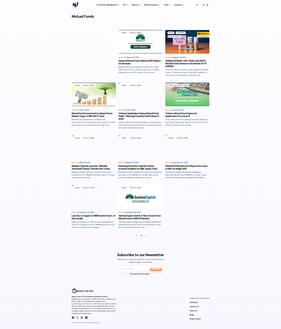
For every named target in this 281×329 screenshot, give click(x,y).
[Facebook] (73, 317)
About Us (193, 310)
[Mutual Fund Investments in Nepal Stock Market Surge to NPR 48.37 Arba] (94, 94)
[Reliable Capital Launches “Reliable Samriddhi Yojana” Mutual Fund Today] (94, 147)
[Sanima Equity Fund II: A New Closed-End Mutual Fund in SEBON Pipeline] (140, 196)
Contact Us (194, 306)
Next (146, 235)
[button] (197, 5)
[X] (77, 317)
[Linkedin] (86, 317)
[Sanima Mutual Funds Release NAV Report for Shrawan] (140, 41)
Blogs (124, 33)
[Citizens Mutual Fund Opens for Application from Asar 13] (187, 94)
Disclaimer (194, 302)
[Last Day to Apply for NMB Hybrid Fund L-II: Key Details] (94, 196)
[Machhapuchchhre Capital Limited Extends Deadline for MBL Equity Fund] (140, 147)
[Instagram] (82, 317)
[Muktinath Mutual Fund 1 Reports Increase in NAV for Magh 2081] (187, 147)
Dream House (195, 319)
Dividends (181, 33)
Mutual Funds (135, 33)
